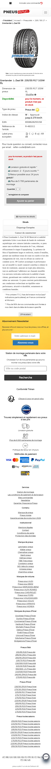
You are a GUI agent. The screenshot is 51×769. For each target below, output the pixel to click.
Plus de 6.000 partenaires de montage (25, 440)
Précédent (7, 20)
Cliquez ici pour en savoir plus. (31, 399)
